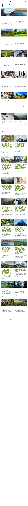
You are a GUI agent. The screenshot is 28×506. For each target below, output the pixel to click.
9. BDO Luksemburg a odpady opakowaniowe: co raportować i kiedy (6, 308)
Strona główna (25, 1)
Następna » (15, 319)
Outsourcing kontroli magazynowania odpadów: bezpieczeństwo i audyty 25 (20, 308)
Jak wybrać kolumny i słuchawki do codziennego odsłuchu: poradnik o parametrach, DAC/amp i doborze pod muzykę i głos (6, 271)
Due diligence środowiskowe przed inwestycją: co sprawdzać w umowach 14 (6, 290)
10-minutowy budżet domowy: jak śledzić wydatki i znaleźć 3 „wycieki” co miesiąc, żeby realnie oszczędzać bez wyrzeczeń (20, 145)
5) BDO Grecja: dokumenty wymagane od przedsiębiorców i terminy (20, 270)
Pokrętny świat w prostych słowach (8, 1)
